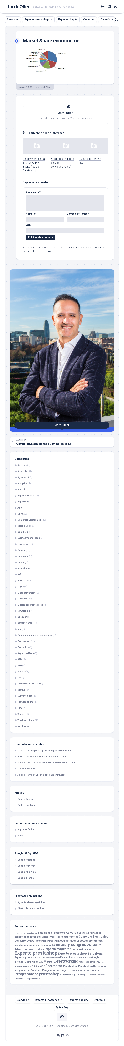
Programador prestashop (37, 974)
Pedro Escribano (26, 805)
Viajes (20, 714)
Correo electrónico (78, 213)
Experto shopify (68, 19)
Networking (23, 611)
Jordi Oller (18, 7)
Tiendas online (25, 702)
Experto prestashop (36, 19)
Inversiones (23, 568)
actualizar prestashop (51, 932)
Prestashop (23, 641)
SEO (19, 665)
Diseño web (23, 526)
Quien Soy (106, 19)
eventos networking (39, 945)
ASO (19, 507)
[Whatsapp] (116, 6)
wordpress (23, 726)
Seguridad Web (25, 653)
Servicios (13, 19)
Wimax (21, 835)
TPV (19, 708)
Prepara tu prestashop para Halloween (50, 750)
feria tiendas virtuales (81, 957)
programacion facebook (28, 970)
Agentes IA (23, 477)
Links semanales (26, 592)
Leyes (20, 586)
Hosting (21, 562)
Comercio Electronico (29, 520)
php (19, 629)
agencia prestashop (90, 932)
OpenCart (22, 617)
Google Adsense (26, 860)
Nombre (31, 213)
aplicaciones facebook (28, 936)
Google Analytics (26, 872)
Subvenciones (24, 696)
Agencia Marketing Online (31, 902)
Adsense (22, 465)
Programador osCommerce (85, 970)
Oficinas (36, 966)
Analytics (22, 483)
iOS (19, 574)
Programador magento (56, 970)
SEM (19, 659)
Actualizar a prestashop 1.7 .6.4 (49, 756)
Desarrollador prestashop (75, 940)
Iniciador (19, 962)
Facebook (22, 544)
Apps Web (22, 501)
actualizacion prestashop (26, 933)
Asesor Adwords (69, 936)
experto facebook (35, 949)
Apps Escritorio (25, 495)
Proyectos (23, 647)
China (20, 513)
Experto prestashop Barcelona (80, 953)
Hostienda (23, 556)
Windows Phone (26, 720)
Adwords (22, 471)
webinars (36, 979)
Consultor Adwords (27, 940)
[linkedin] (109, 6)
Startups (22, 690)
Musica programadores (30, 605)
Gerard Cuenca (25, 799)
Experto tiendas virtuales (49, 958)
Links (41, 962)
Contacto (89, 19)
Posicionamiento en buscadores (34, 635)
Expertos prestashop (26, 957)
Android (21, 489)
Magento (22, 598)
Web (28, 225)
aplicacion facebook (51, 937)
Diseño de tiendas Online (30, 908)
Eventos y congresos (28, 538)
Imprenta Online (25, 829)
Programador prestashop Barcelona (78, 974)
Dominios (22, 532)
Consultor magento (48, 941)
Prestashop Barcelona (92, 966)
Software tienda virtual (29, 683)
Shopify (21, 671)
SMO (20, 677)
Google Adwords (26, 866)
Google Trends (25, 878)
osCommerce (24, 623)
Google (21, 550)
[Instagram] (103, 6)
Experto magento (57, 949)
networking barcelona (89, 962)
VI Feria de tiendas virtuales (51, 775)
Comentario (33, 192)
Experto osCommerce (82, 949)
